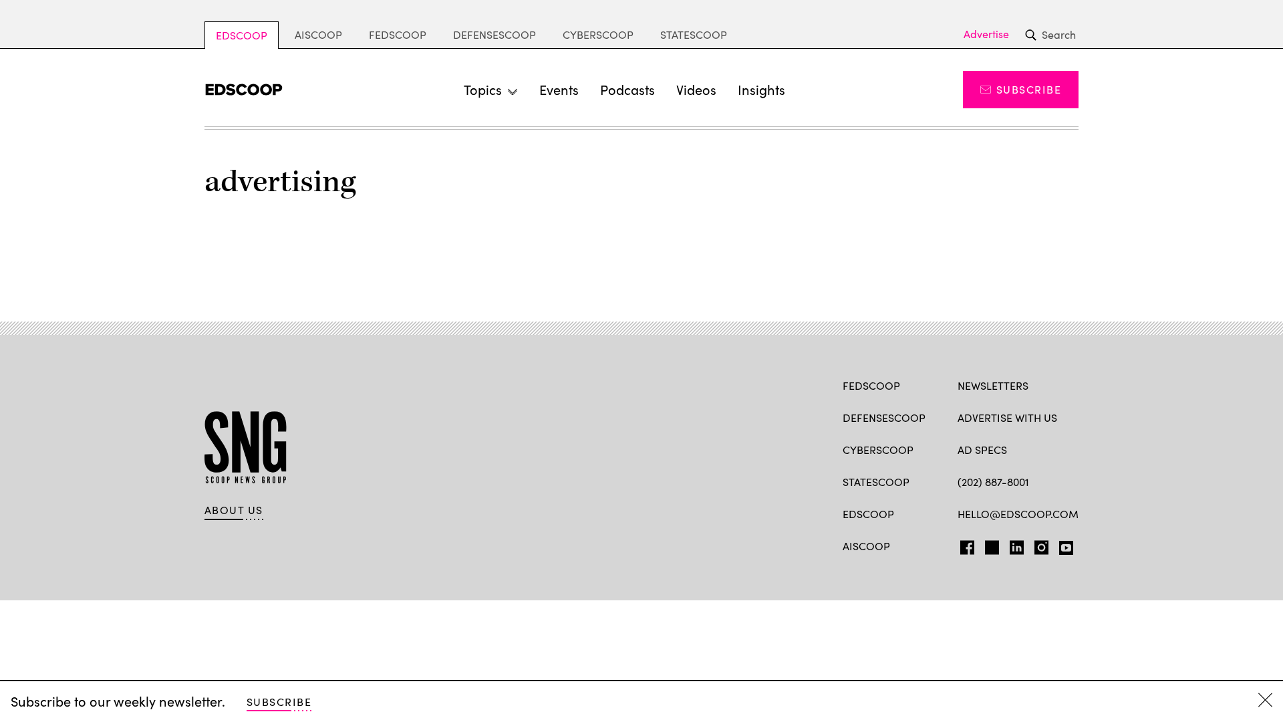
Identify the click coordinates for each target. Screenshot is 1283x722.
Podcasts (627, 89)
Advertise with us (1007, 417)
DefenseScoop (494, 34)
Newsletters (993, 385)
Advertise (986, 34)
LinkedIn (1016, 545)
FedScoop (397, 34)
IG (1037, 545)
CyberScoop (598, 34)
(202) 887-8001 (993, 482)
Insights (761, 89)
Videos (696, 89)
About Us (233, 510)
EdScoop (241, 35)
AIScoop (318, 34)
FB (964, 545)
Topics (483, 89)
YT (1062, 545)
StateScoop (693, 34)
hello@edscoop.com (1018, 514)
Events (559, 89)
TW (990, 545)
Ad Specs (982, 450)
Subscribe (1028, 89)
